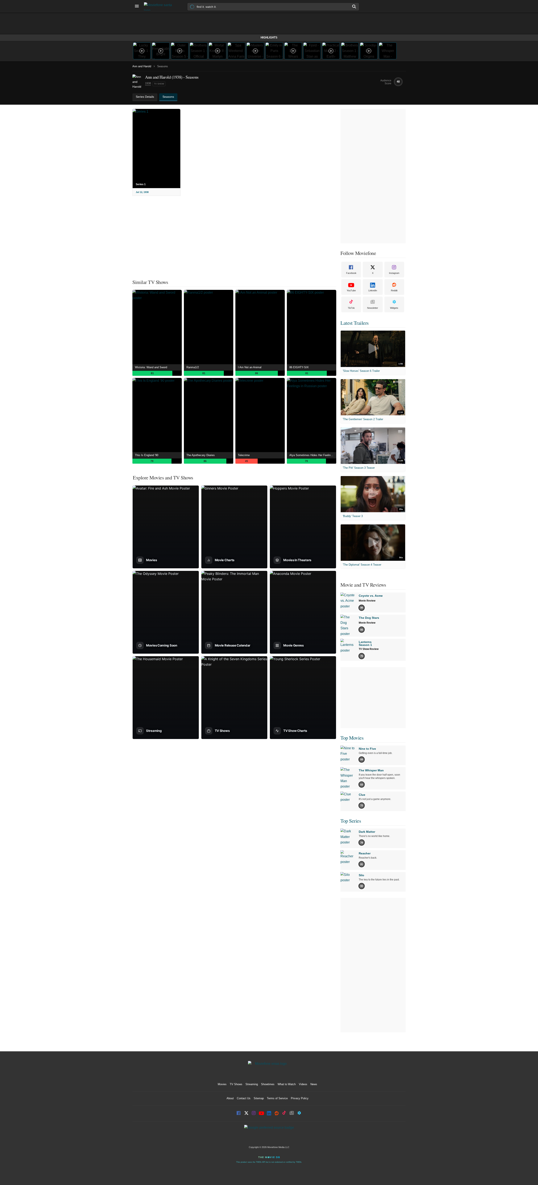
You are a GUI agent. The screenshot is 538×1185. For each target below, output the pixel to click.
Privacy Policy (300, 1098)
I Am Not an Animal (249, 367)
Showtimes (267, 1084)
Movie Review (367, 600)
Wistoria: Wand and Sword (151, 367)
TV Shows (236, 1084)
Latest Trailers (354, 322)
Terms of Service (277, 1098)
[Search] (354, 6)
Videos (303, 1084)
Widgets (394, 308)
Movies (222, 1084)
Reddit (394, 290)
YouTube (351, 290)
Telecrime (244, 455)
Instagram (394, 273)
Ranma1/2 (192, 367)
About (230, 1098)
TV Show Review (368, 649)
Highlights (269, 37)
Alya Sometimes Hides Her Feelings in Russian (312, 455)
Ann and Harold (141, 66)
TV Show (159, 84)
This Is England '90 (146, 455)
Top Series (350, 820)
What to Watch (287, 1084)
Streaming (251, 1084)
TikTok (351, 308)
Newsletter (372, 308)
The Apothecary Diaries (200, 455)
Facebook (351, 273)
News (313, 1084)
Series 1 (141, 184)
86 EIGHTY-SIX (299, 367)
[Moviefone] (159, 6)
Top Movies (351, 737)
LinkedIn (372, 290)
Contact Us (244, 1098)
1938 (148, 83)
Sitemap (259, 1098)
